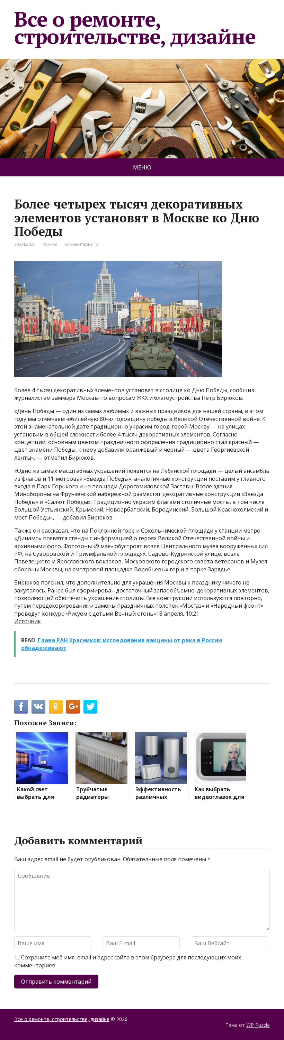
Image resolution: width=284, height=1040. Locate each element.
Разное (50, 244)
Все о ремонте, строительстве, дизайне (135, 27)
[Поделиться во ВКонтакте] (38, 707)
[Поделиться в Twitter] (90, 707)
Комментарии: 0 (81, 244)
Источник (27, 621)
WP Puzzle (258, 1025)
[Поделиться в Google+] (73, 707)
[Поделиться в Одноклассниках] (56, 707)
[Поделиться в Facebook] (21, 707)
